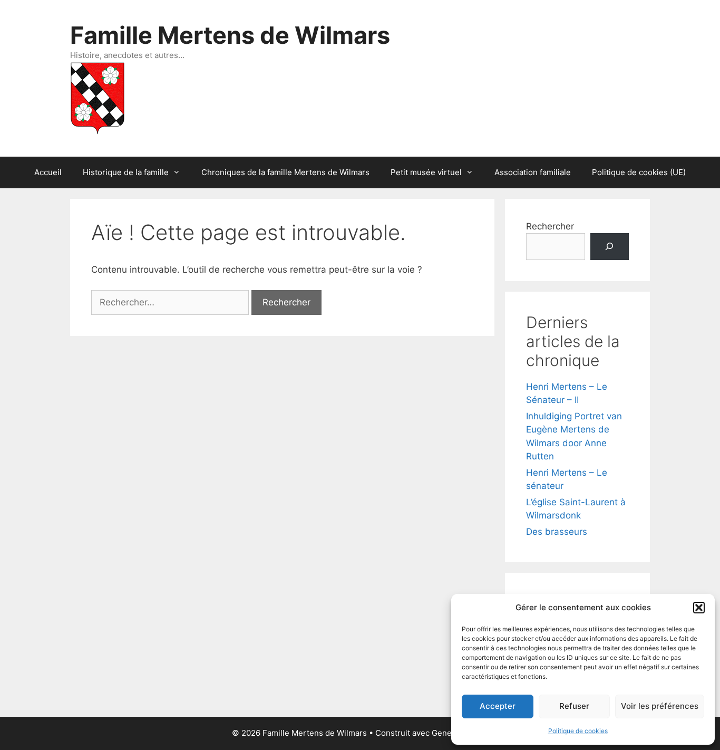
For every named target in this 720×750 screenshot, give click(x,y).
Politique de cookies (578, 731)
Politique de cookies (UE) (639, 172)
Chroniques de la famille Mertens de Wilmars (285, 172)
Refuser (574, 706)
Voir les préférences (659, 706)
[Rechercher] (609, 246)
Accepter (497, 706)
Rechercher (550, 226)
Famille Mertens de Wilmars (230, 35)
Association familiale (532, 172)
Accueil (48, 172)
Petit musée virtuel (426, 172)
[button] (699, 607)
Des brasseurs (556, 531)
